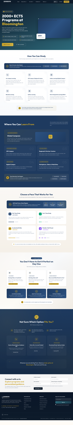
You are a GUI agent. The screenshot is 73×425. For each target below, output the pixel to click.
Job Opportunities (43, 406)
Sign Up (63, 402)
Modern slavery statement (45, 418)
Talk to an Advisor (20, 44)
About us (44, 1)
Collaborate (38, 1)
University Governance (43, 400)
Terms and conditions (68, 418)
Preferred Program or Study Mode (56, 381)
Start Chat (36, 350)
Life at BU (31, 1)
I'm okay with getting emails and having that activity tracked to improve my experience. (63, 405)
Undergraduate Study (27, 398)
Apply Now (66, 1)
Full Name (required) (37, 377)
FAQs (25, 408)
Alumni (25, 402)
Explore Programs (7, 44)
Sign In (61, 1)
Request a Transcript (27, 406)
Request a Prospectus (43, 402)
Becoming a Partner (43, 404)
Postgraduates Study (27, 400)
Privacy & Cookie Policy (60, 418)
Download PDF (56, 350)
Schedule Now (15, 352)
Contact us (41, 408)
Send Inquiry (37, 388)
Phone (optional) (36, 381)
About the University (43, 398)
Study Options (26, 404)
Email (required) (53, 377)
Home (18, 1)
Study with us (23, 1)
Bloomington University (9, 418)
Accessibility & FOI (52, 418)
